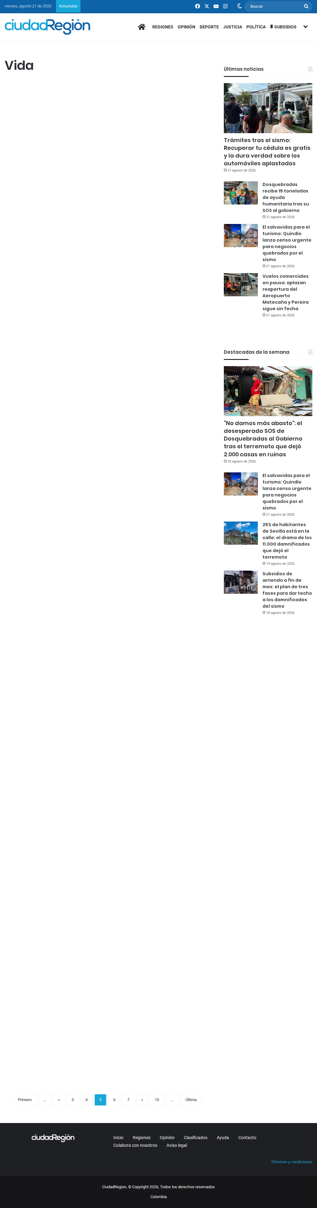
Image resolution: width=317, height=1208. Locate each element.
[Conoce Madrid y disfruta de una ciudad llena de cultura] (160, 508)
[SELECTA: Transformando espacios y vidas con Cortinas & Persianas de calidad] (160, 855)
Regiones (162, 26)
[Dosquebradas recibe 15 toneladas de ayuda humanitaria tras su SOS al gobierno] (241, 193)
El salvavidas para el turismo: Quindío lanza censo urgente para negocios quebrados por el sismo (287, 243)
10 (157, 1099)
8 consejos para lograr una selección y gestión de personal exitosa (53, 106)
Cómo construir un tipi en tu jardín (52, 945)
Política (256, 26)
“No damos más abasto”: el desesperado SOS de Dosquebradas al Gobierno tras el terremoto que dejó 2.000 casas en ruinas (263, 438)
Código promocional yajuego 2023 (155, 945)
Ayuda (223, 1137)
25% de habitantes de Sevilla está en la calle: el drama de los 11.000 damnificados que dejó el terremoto (287, 541)
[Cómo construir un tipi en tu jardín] (54, 999)
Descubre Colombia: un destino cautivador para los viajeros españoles (158, 609)
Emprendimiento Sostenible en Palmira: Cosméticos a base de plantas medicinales (158, 106)
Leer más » (23, 236)
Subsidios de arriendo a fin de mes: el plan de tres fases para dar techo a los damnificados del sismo (287, 590)
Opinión (186, 26)
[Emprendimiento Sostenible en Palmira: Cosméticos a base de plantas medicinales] (160, 172)
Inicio (118, 1137)
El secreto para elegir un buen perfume (50, 430)
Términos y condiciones (291, 1161)
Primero (25, 1099)
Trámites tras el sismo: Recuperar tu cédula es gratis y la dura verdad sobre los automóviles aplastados (267, 151)
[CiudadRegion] (47, 27)
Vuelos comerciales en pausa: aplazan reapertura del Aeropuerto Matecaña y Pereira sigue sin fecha (286, 292)
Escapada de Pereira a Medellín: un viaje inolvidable (53, 603)
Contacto (247, 1137)
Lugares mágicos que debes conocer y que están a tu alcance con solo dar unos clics (54, 274)
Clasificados (195, 1137)
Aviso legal (177, 1145)
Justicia (232, 26)
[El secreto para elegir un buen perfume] (54, 484)
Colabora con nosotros (135, 1145)
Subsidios (285, 26)
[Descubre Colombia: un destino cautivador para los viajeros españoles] (160, 675)
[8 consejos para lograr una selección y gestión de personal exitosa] (54, 172)
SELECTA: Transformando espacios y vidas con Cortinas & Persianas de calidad (155, 783)
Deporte (209, 26)
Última (191, 1099)
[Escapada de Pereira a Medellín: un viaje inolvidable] (54, 664)
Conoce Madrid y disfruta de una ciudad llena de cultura (147, 442)
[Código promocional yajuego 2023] (160, 999)
